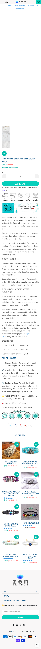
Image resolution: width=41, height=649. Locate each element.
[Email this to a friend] (30, 425)
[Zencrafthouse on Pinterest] (20, 625)
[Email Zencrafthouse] (27, 625)
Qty (3, 172)
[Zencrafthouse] (20, 2)
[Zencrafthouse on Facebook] (13, 625)
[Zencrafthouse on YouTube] (17, 625)
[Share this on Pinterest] (20, 425)
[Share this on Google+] (25, 425)
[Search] (34, 2)
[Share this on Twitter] (10, 425)
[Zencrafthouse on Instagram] (23, 625)
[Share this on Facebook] (15, 425)
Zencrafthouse (16, 631)
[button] (8, 498)
